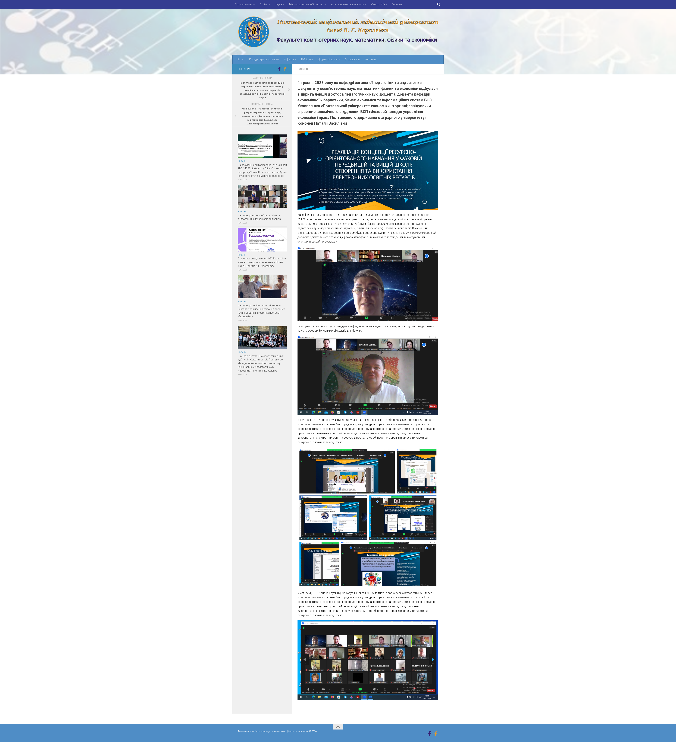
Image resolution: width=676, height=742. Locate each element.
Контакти (370, 59)
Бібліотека (307, 59)
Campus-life (378, 4)
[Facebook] (279, 69)
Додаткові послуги (329, 59)
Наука (278, 4)
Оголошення (352, 59)
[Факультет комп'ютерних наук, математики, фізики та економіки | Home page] (338, 32)
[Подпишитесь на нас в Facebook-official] (285, 69)
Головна (397, 4)
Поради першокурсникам (264, 59)
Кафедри (289, 59)
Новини (303, 69)
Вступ (240, 59)
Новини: (244, 69)
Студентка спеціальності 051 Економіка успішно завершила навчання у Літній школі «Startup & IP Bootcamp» (262, 262)
